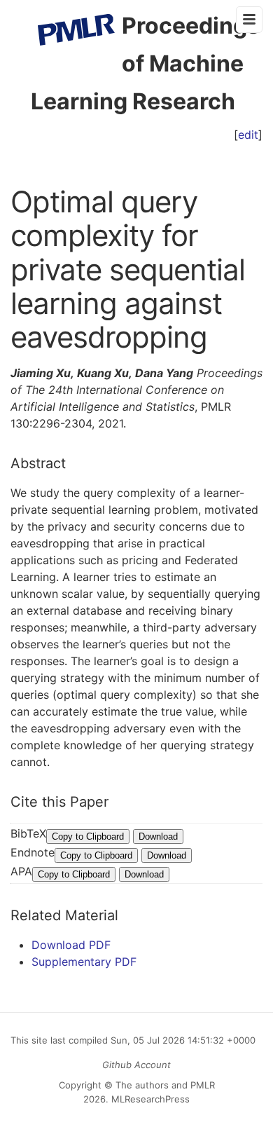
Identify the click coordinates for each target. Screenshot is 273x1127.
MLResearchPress (149, 1099)
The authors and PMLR (165, 1085)
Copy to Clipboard (88, 836)
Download (158, 836)
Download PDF (71, 945)
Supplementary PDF (83, 962)
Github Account (136, 1064)
